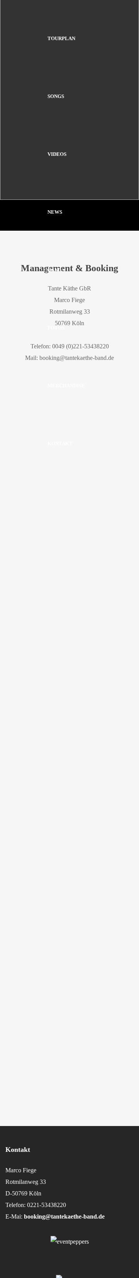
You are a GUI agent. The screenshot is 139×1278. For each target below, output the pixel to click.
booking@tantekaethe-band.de (64, 1216)
